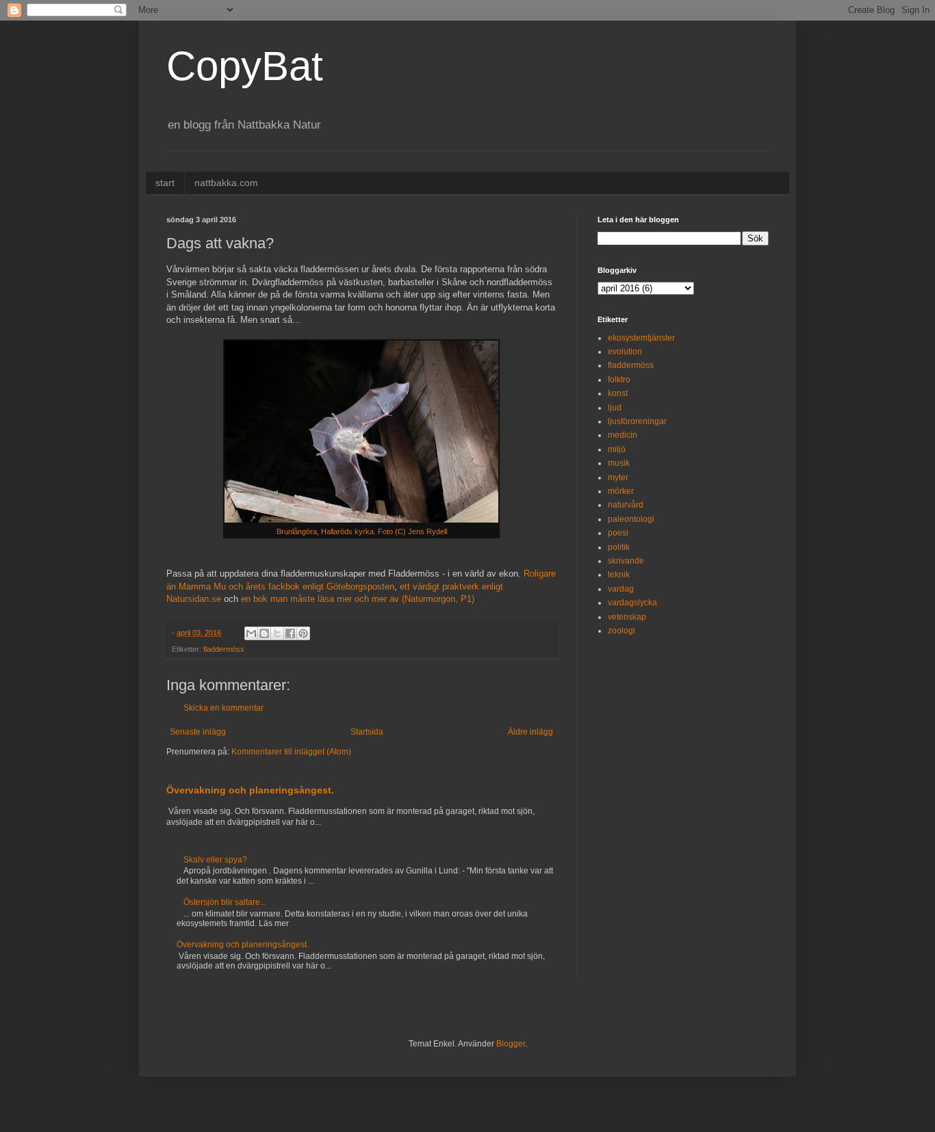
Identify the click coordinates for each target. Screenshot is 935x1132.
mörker (621, 491)
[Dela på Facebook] (290, 633)
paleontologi (631, 519)
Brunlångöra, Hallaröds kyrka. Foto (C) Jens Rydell (362, 531)
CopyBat (244, 66)
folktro (619, 379)
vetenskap (627, 617)
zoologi (621, 630)
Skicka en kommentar (223, 708)
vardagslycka (632, 602)
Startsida (366, 732)
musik (619, 463)
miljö (617, 449)
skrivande (626, 561)
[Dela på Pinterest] (303, 633)
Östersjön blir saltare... (224, 902)
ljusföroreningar (637, 421)
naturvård (625, 505)
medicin (622, 435)
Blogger (510, 1044)
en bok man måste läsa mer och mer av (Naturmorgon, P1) (357, 599)
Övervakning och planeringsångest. (250, 790)
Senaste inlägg (198, 732)
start (165, 182)
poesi (618, 533)
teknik (619, 574)
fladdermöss (223, 649)
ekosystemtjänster (641, 338)
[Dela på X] (277, 633)
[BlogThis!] (264, 633)
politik (619, 547)
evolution (625, 351)
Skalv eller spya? (215, 860)
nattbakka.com (226, 182)
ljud (615, 407)
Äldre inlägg (530, 732)
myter (618, 477)
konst (618, 393)
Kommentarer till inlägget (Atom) (291, 751)
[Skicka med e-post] (251, 633)
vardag (621, 589)
